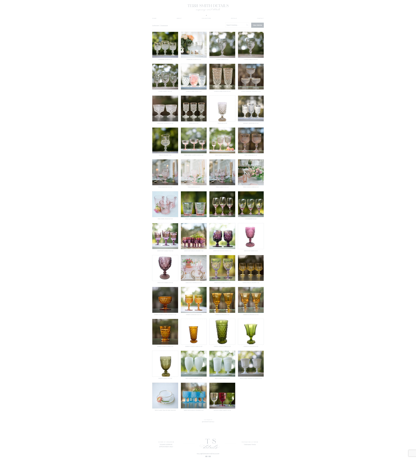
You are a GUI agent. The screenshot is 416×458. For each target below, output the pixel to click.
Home (154, 18)
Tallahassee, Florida (250, 444)
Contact (260, 18)
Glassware (164, 25)
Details (234, 18)
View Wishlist (257, 25)
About (179, 18)
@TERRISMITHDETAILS (208, 421)
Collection (206, 18)
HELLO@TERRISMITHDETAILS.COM (208, 453)
